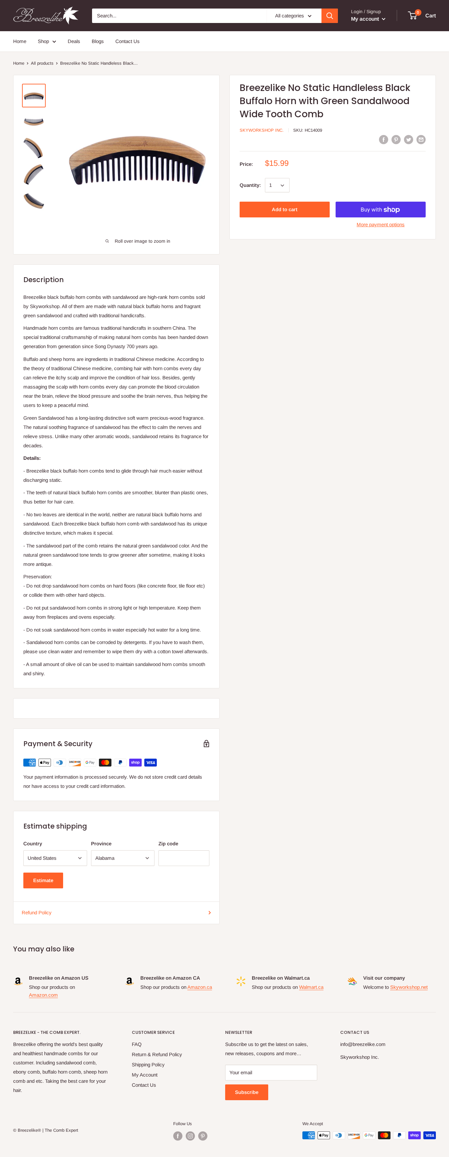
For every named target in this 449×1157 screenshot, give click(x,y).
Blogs (98, 41)
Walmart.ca (311, 987)
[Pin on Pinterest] (396, 139)
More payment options (381, 225)
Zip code (168, 843)
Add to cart (284, 209)
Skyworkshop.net (409, 987)
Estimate (43, 880)
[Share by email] (421, 139)
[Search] (329, 16)
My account (365, 19)
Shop (43, 41)
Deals (74, 41)
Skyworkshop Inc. (262, 130)
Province (101, 843)
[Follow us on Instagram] (190, 1136)
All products (42, 63)
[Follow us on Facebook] (177, 1136)
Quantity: (250, 185)
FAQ (137, 1044)
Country (32, 843)
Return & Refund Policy (157, 1054)
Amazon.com (43, 995)
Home (19, 41)
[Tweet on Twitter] (408, 139)
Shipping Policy (148, 1064)
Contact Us (127, 41)
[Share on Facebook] (383, 139)
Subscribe (246, 1092)
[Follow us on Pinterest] (202, 1136)
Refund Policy (37, 912)
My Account (144, 1075)
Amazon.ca (199, 987)
